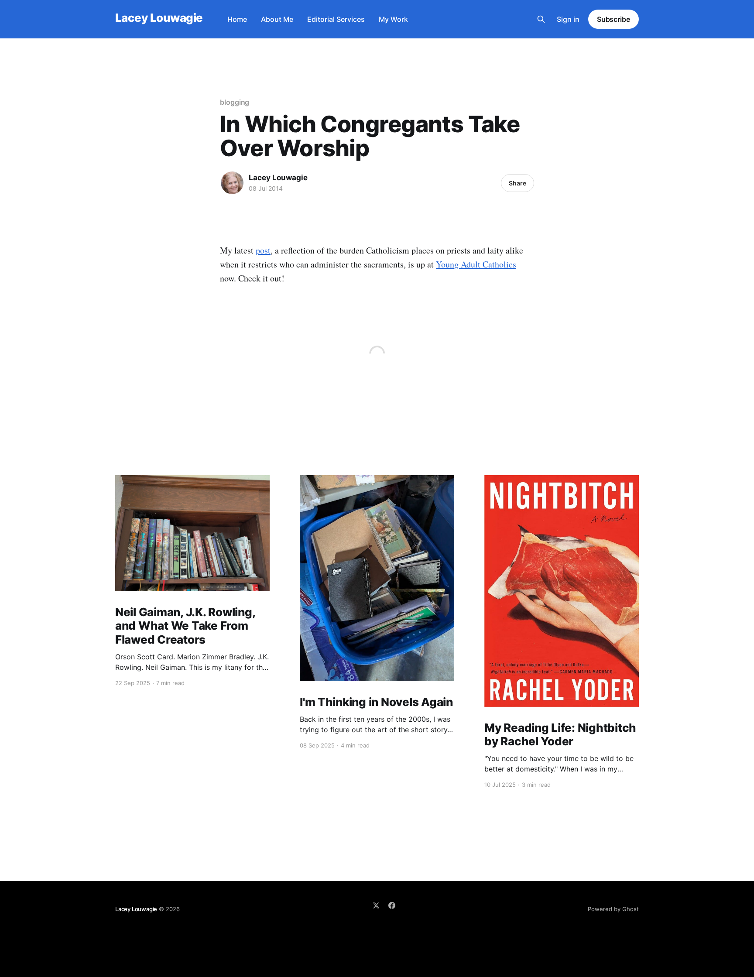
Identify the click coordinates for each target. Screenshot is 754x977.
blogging (234, 102)
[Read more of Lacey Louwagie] (232, 183)
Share (517, 183)
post (263, 250)
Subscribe (613, 19)
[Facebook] (391, 905)
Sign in (568, 19)
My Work (393, 19)
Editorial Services (336, 19)
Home (237, 19)
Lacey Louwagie (159, 18)
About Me (277, 19)
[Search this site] (541, 19)
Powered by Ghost (613, 908)
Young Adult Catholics (476, 264)
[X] (376, 905)
